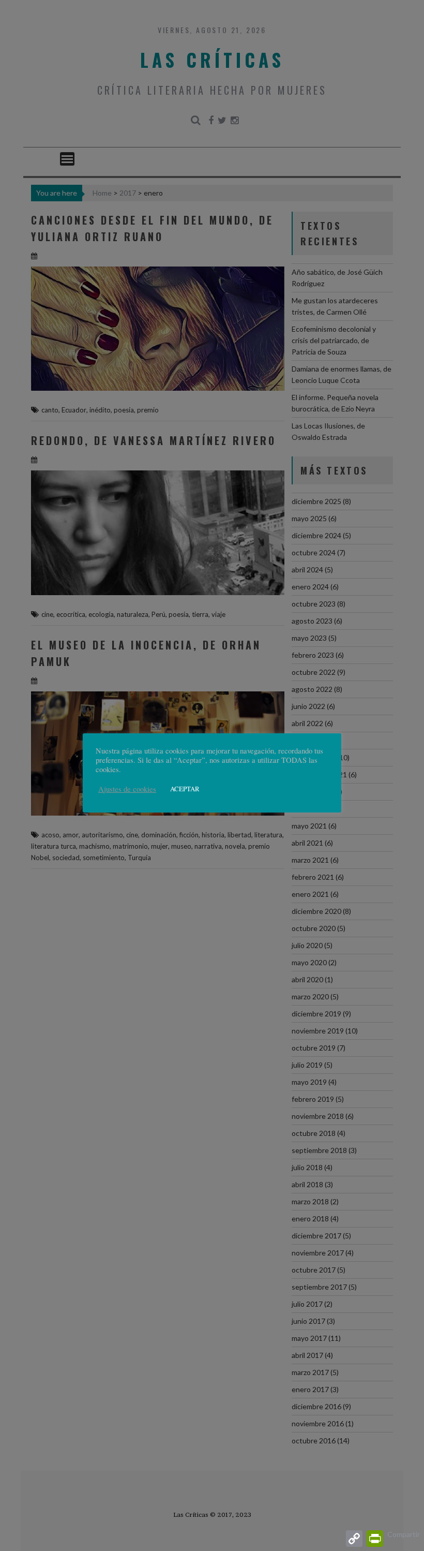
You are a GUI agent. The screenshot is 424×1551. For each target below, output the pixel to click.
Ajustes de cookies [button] (127, 789)
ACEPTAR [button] (185, 788)
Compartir (403, 1534)
